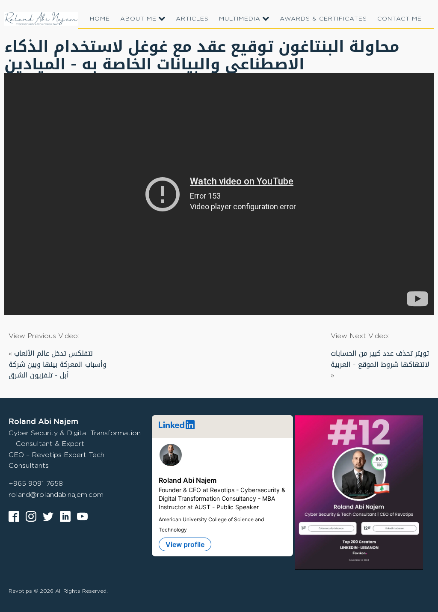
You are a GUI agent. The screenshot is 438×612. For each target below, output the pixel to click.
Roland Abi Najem (187, 480)
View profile (185, 544)
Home (100, 18)
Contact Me (399, 18)
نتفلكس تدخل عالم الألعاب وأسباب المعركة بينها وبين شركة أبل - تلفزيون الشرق (58, 364)
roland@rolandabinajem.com (56, 494)
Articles (192, 18)
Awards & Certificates (323, 18)
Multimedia (239, 18)
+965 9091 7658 (36, 483)
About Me (138, 18)
